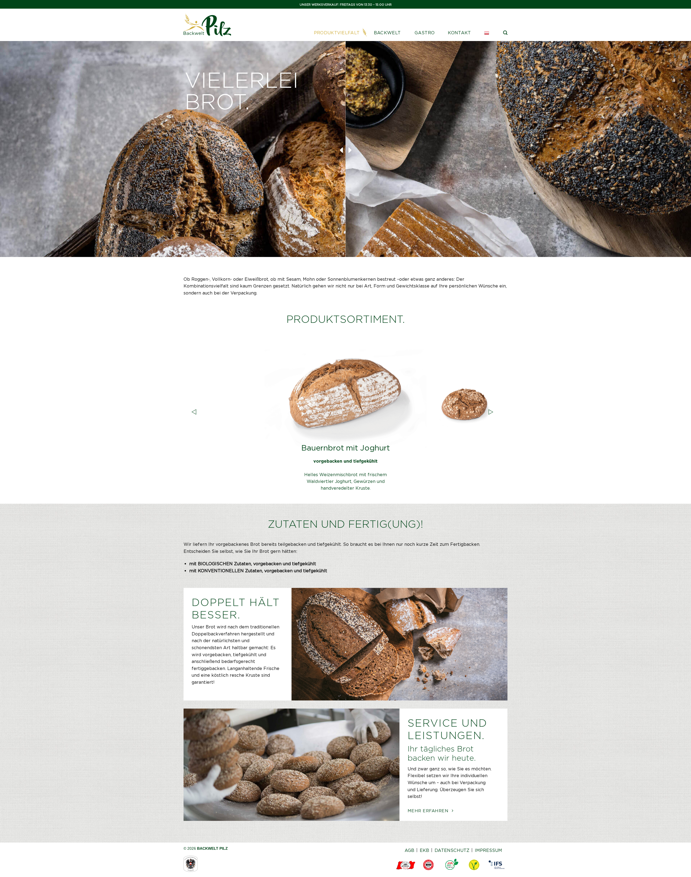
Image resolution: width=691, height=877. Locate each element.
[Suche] (505, 33)
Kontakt (459, 32)
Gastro (425, 32)
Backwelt (387, 32)
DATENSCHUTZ (452, 850)
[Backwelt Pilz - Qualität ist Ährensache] (207, 24)
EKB (424, 850)
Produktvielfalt (337, 32)
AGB (409, 850)
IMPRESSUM (488, 850)
